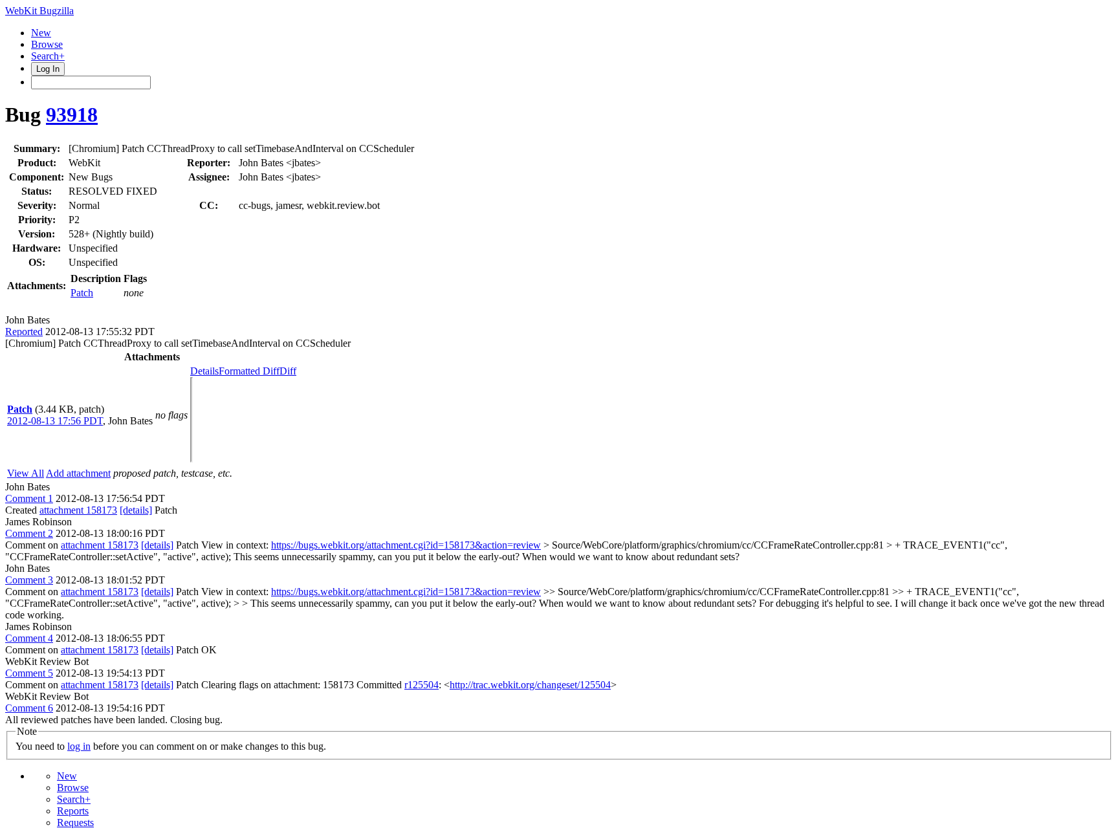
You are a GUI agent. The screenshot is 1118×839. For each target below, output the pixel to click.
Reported (24, 331)
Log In (48, 69)
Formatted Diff (249, 370)
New (41, 32)
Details (204, 370)
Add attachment (78, 473)
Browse (47, 44)
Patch (82, 292)
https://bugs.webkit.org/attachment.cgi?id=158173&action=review (406, 544)
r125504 (421, 684)
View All (25, 473)
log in (79, 746)
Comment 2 (29, 533)
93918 (72, 114)
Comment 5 (29, 673)
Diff (288, 370)
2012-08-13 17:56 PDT (55, 420)
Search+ (48, 55)
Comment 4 (29, 638)
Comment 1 (29, 498)
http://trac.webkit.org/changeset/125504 (530, 684)
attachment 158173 (78, 510)
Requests (75, 822)
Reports (73, 810)
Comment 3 (29, 579)
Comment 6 (29, 708)
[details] (136, 510)
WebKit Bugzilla (39, 10)
